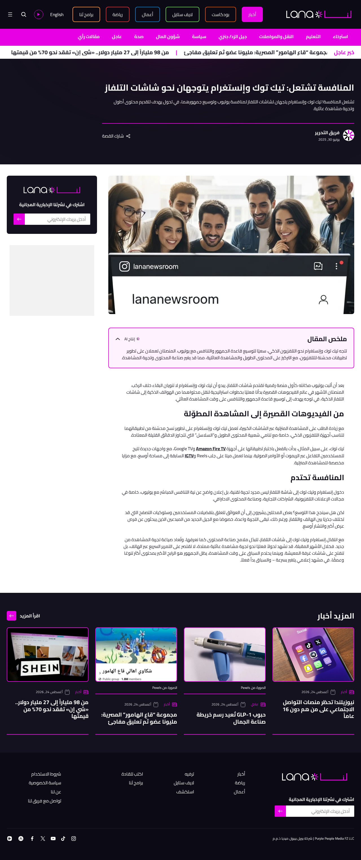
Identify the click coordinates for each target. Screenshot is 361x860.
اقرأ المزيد (30, 615)
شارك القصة (113, 136)
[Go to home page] (318, 14)
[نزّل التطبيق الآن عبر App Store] (21, 838)
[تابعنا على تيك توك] (63, 838)
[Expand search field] (23, 14)
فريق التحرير (327, 132)
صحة (139, 36)
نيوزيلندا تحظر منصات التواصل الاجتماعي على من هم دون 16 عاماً (318, 709)
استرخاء (340, 36)
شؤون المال (168, 36)
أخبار (344, 691)
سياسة (199, 36)
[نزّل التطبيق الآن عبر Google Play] (9, 838)
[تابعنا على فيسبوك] (32, 838)
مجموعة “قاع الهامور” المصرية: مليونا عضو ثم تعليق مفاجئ (281, 52)
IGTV (189, 455)
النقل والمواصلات (276, 36)
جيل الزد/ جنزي (233, 36)
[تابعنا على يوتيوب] (53, 838)
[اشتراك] (19, 219)
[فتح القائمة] (10, 14)
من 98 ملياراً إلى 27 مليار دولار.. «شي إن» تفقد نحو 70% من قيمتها (114, 52)
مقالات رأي (89, 36)
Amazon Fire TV (211, 448)
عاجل (117, 36)
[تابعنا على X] (43, 838)
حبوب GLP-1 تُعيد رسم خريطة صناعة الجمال (231, 718)
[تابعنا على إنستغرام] (73, 838)
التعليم (313, 36)
